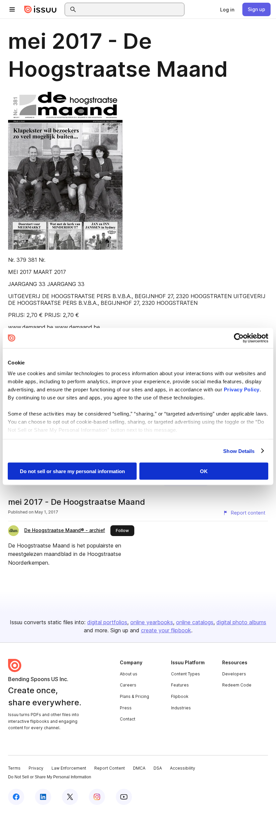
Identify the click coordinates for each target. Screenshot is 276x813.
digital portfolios (107, 622)
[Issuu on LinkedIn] (43, 797)
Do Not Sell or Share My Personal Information (49, 777)
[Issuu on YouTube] (124, 797)
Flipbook (179, 696)
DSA (157, 768)
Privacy (36, 768)
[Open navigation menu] (12, 9)
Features (180, 684)
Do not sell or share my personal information (72, 471)
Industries (181, 707)
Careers (128, 684)
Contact (127, 718)
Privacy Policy (242, 389)
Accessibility (182, 768)
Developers (234, 673)
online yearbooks (151, 622)
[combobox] (130, 9)
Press (126, 707)
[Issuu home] (40, 9)
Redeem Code (236, 684)
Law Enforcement (68, 768)
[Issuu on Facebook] (16, 797)
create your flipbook (166, 630)
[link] (227, 9)
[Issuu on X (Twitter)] (70, 797)
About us (128, 673)
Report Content (109, 768)
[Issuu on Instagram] (97, 797)
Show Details (238, 451)
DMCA (139, 768)
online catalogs (194, 622)
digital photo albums (241, 622)
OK (204, 471)
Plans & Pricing (134, 696)
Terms (14, 768)
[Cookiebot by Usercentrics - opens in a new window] (238, 338)
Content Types (185, 673)
